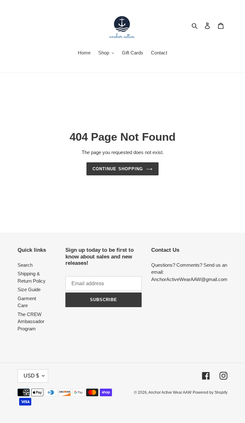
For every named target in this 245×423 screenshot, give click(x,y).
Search (25, 265)
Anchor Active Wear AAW (169, 392)
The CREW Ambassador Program (31, 321)
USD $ (31, 375)
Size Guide (29, 289)
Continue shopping (118, 168)
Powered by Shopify (210, 392)
